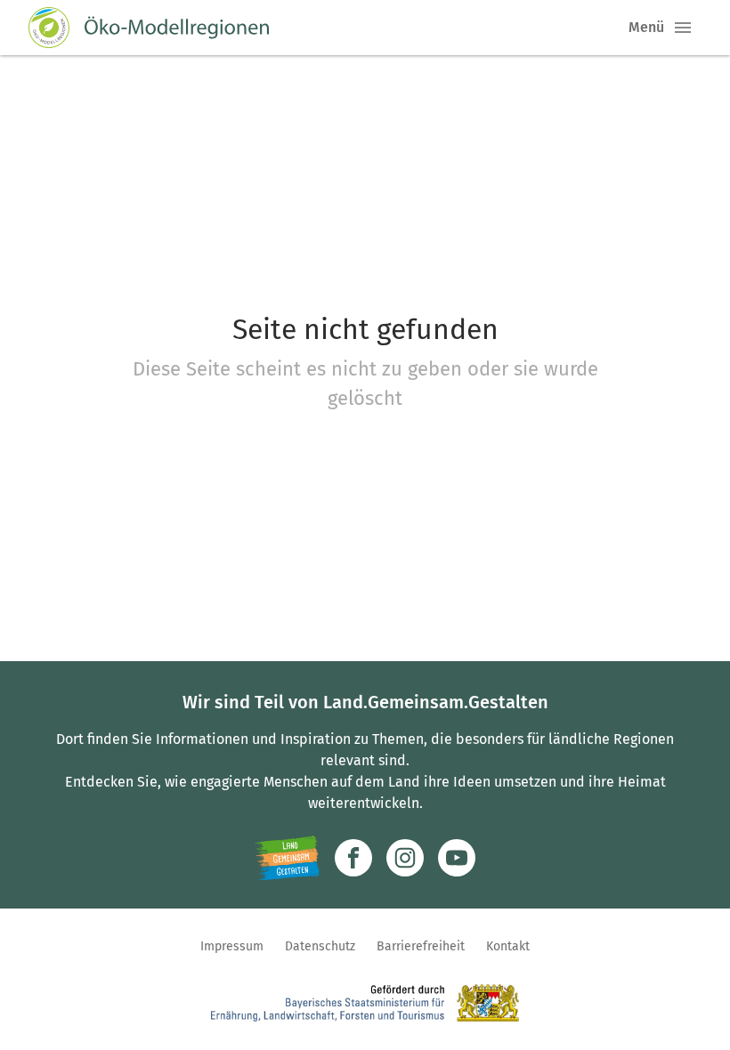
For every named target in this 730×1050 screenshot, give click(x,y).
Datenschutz (320, 946)
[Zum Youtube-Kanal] (456, 857)
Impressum (232, 946)
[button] (683, 27)
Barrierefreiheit (421, 946)
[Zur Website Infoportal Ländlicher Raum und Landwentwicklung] (287, 858)
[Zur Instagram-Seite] (405, 857)
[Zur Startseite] (148, 27)
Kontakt (508, 946)
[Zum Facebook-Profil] (353, 857)
